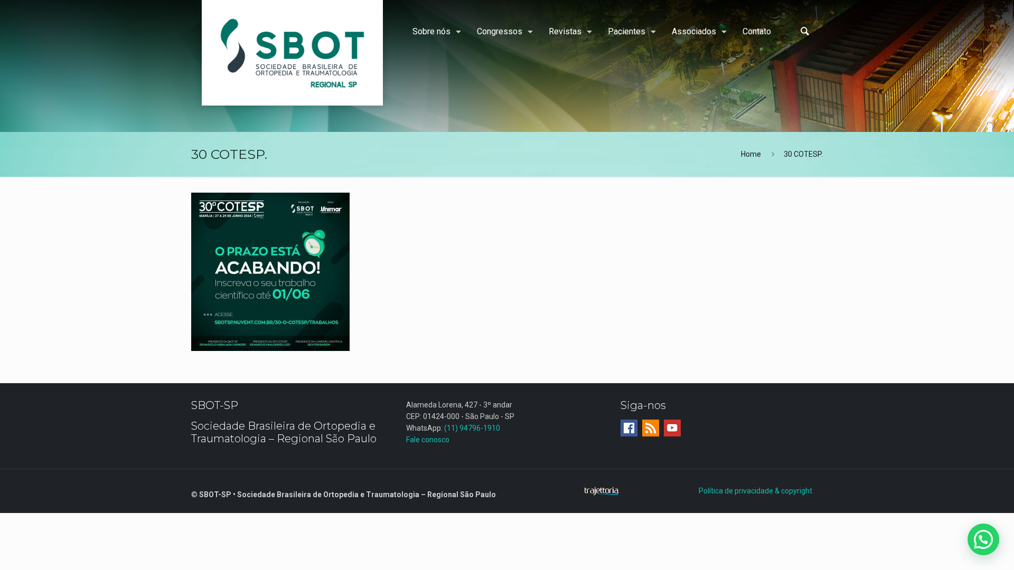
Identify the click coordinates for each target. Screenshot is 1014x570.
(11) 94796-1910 (472, 428)
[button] (983, 539)
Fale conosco (427, 439)
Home (751, 154)
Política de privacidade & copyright (755, 491)
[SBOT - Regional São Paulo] (292, 53)
